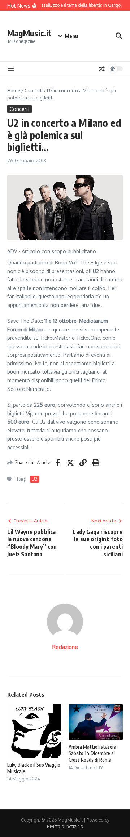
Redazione (65, 647)
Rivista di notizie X (65, 826)
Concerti (34, 90)
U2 (35, 479)
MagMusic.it (29, 33)
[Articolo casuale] (102, 69)
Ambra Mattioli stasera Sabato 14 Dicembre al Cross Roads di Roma (92, 753)
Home (13, 90)
